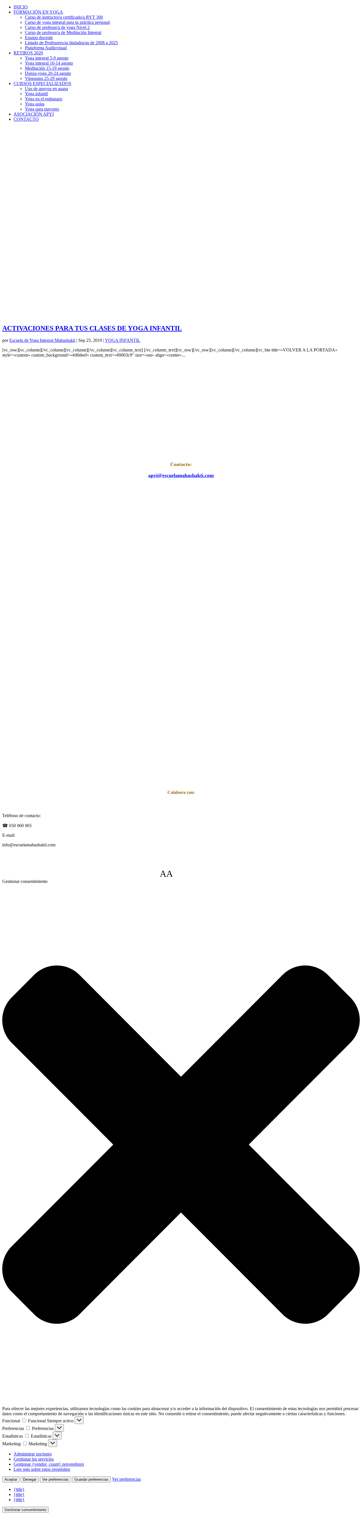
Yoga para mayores (42, 109)
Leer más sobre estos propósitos (42, 1469)
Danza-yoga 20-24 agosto (48, 73)
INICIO (21, 7)
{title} (19, 1489)
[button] (181, 1145)
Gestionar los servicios (34, 1459)
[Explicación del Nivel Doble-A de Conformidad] (189, 873)
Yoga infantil (36, 93)
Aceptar (11, 1479)
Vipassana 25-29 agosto (46, 78)
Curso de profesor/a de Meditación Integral (63, 32)
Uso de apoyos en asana (46, 88)
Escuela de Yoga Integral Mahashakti (42, 340)
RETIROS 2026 (28, 52)
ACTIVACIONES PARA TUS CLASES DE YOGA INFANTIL (92, 328)
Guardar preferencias (91, 1479)
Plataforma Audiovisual (46, 47)
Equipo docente (39, 37)
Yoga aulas (34, 103)
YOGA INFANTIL (122, 340)
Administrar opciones (33, 1454)
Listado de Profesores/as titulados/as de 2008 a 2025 (71, 42)
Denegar (29, 1479)
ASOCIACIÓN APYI (34, 114)
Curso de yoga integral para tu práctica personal (67, 22)
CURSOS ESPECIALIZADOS (42, 83)
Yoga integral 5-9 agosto (46, 58)
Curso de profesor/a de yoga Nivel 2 (57, 27)
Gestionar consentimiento (25, 1510)
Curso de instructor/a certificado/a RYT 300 (64, 17)
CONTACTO (26, 119)
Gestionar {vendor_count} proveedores (49, 1464)
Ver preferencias (55, 1479)
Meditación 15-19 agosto (47, 68)
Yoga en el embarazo (43, 98)
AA (166, 873)
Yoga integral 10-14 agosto (49, 63)
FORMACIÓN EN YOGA (38, 12)
